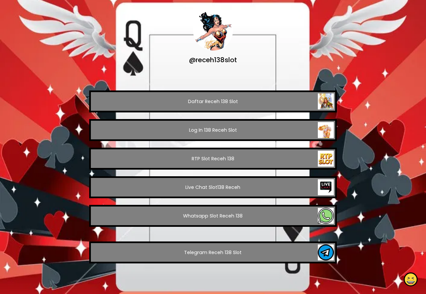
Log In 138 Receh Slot (213, 130)
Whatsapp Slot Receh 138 (213, 216)
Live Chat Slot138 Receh (212, 187)
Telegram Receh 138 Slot (213, 252)
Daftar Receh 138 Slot (213, 101)
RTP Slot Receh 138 (213, 158)
